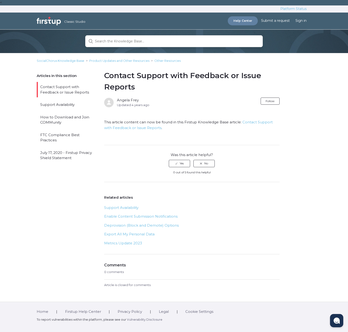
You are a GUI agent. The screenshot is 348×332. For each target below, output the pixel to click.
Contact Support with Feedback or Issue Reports (64, 89)
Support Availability (57, 104)
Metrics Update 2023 (123, 243)
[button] (336, 320)
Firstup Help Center (83, 311)
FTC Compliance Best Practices (60, 138)
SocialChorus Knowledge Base (60, 61)
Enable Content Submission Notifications (141, 216)
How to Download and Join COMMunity (64, 120)
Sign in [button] (301, 20)
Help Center (242, 20)
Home (42, 311)
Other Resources (167, 61)
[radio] (179, 163)
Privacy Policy (130, 311)
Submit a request (275, 20)
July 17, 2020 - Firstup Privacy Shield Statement (66, 155)
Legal (164, 311)
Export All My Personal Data (129, 234)
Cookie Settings (199, 311)
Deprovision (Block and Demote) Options (141, 225)
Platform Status (293, 9)
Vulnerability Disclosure (144, 319)
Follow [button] (270, 101)
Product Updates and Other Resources (119, 61)
